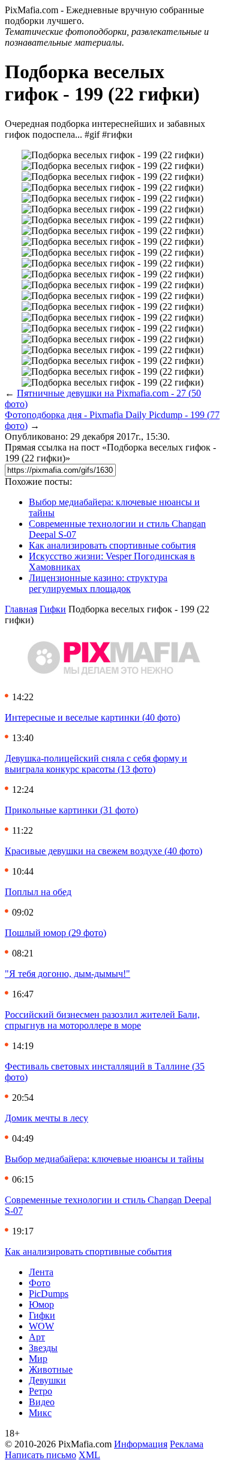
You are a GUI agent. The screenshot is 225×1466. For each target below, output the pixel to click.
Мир (38, 1359)
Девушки (47, 1380)
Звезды (43, 1348)
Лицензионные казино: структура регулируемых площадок (98, 583)
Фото (39, 1283)
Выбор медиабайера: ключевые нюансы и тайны (104, 1159)
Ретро (40, 1391)
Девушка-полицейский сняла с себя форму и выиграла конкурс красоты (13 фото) (96, 763)
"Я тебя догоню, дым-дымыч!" (67, 974)
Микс (40, 1413)
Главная (21, 609)
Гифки (53, 609)
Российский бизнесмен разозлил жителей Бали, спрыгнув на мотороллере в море (102, 1019)
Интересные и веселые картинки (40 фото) (92, 717)
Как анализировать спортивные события (112, 545)
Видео (42, 1402)
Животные (51, 1369)
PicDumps (48, 1294)
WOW (41, 1326)
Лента (41, 1272)
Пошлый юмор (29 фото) (55, 933)
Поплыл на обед (38, 892)
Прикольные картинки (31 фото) (71, 810)
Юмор (41, 1304)
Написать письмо (40, 1455)
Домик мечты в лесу (46, 1118)
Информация (140, 1444)
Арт (37, 1337)
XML (89, 1455)
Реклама (186, 1444)
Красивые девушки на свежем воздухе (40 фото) (103, 851)
